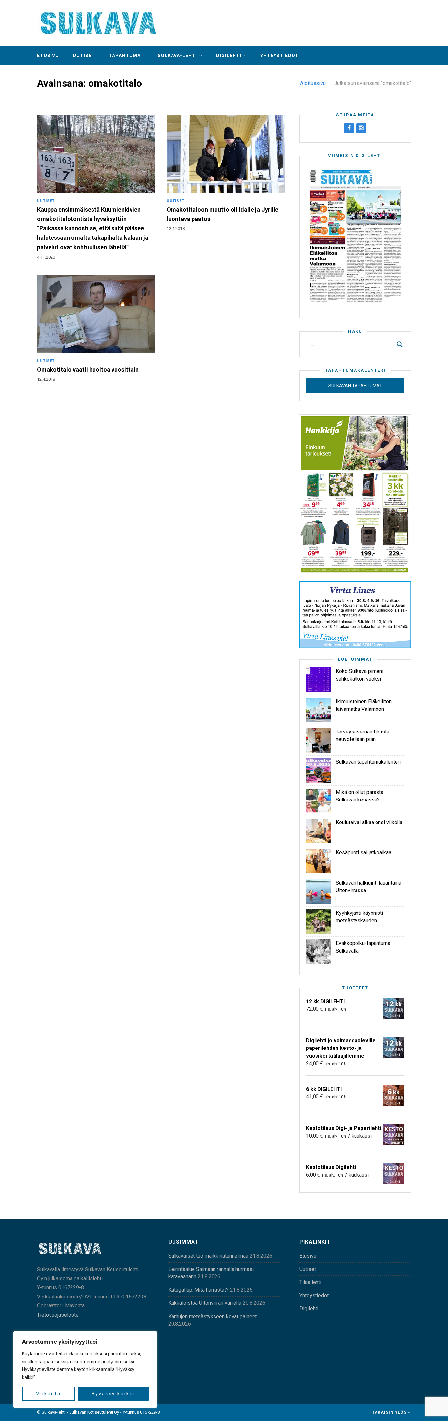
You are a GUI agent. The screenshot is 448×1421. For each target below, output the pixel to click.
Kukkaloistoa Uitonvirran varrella (204, 1303)
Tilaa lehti (310, 1282)
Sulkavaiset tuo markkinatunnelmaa (208, 1256)
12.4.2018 (176, 228)
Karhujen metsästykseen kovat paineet (212, 1316)
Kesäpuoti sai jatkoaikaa (363, 852)
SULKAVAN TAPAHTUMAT (355, 385)
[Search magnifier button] (399, 344)
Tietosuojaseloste (58, 1315)
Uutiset (84, 55)
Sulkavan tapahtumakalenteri (368, 762)
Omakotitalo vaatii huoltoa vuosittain (88, 369)
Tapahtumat (126, 55)
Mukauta (48, 1393)
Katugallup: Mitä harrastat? (198, 1290)
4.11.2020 (46, 257)
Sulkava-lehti (177, 55)
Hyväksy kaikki (113, 1393)
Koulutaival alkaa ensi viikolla (369, 822)
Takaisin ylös (390, 1412)
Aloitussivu (313, 83)
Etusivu (48, 55)
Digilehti (228, 55)
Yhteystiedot (279, 55)
